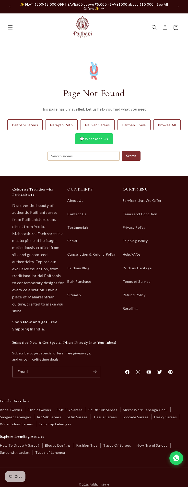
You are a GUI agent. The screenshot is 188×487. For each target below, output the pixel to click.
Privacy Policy (134, 227)
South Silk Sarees (102, 410)
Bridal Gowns (11, 410)
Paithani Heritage (137, 268)
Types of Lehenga (50, 452)
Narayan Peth (61, 125)
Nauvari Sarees (97, 125)
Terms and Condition (140, 214)
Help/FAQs (132, 254)
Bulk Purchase (79, 281)
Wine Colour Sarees (16, 424)
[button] (10, 27)
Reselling (130, 308)
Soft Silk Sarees (70, 410)
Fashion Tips (86, 445)
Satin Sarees (77, 417)
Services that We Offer (142, 200)
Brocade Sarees (136, 417)
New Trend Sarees (152, 445)
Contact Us (76, 214)
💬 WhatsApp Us (94, 139)
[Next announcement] (178, 6)
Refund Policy (134, 295)
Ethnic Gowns (39, 410)
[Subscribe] (94, 371)
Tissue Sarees (105, 417)
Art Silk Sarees (49, 417)
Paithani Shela (134, 125)
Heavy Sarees (165, 417)
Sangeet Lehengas (15, 417)
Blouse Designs (58, 445)
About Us (75, 200)
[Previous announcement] (9, 6)
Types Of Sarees (117, 445)
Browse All (167, 125)
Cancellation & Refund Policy (91, 254)
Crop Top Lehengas (55, 424)
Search (131, 156)
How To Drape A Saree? (19, 445)
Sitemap (74, 295)
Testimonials (78, 227)
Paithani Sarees (25, 125)
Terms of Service (137, 281)
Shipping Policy (135, 241)
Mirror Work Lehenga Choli (145, 410)
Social (72, 241)
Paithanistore (99, 484)
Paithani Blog (78, 268)
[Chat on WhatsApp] (176, 458)
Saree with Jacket (15, 452)
